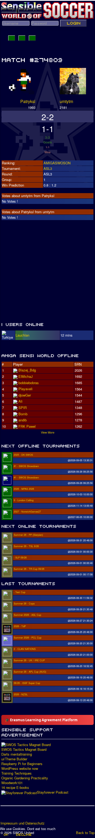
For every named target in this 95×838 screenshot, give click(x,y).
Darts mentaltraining (16, 754)
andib (22, 419)
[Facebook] (5, 815)
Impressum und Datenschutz (23, 823)
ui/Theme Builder (14, 759)
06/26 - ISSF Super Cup (27, 683)
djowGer (24, 395)
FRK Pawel (27, 426)
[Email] (35, 815)
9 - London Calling (24, 500)
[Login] (73, 23)
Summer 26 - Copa (24, 603)
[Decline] (23, 834)
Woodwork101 (12, 782)
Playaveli (25, 388)
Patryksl (27, 101)
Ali (20, 401)
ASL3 (48, 168)
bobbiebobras (28, 382)
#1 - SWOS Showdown (26, 466)
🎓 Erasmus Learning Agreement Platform (41, 720)
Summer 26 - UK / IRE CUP (29, 660)
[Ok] (5, 834)
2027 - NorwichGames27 (27, 511)
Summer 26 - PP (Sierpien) (28, 535)
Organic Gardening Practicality (24, 778)
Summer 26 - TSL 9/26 (26, 546)
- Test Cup (19, 592)
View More (47, 432)
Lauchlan (22, 335)
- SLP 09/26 (20, 557)
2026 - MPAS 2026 (24, 489)
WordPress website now (19, 768)
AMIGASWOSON (57, 162)
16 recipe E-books (15, 787)
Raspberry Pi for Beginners (21, 763)
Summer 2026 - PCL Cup (27, 637)
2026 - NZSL (21, 694)
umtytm (66, 101)
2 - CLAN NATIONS (25, 649)
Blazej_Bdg (27, 370)
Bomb (22, 413)
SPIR (22, 407)
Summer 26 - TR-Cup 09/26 (29, 569)
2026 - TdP (20, 626)
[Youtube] (25, 815)
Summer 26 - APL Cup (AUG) (30, 671)
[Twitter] (15, 815)
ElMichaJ (25, 376)
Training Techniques (16, 773)
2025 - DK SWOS (23, 455)
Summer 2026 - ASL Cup (27, 615)
